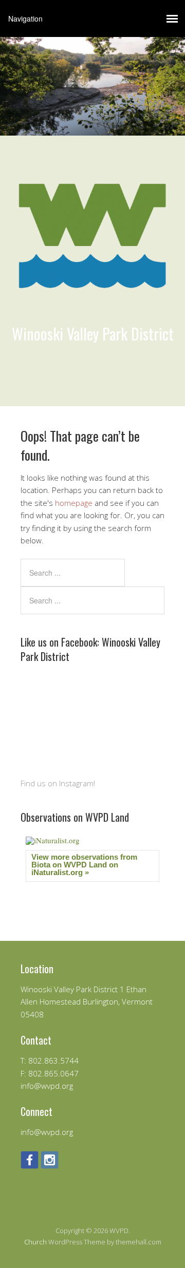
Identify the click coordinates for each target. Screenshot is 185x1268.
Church (35, 1241)
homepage (73, 503)
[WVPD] (92, 311)
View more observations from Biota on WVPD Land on (84, 865)
